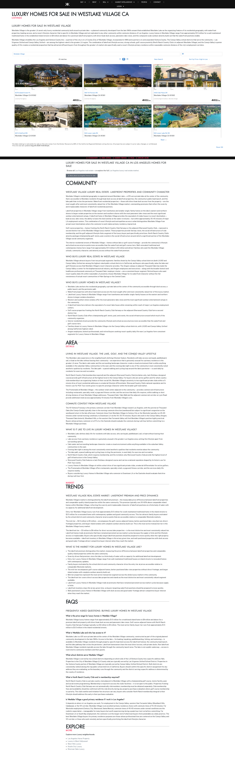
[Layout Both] (127, 59)
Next (163, 140)
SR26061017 (146, 107)
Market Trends (121, 158)
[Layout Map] (120, 59)
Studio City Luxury (75, 746)
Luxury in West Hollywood (78, 741)
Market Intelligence (123, 2)
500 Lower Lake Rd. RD (162, 133)
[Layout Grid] (123, 59)
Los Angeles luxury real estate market (124, 171)
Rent (94, 2)
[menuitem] (120, 59)
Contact (157, 2)
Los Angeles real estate (84, 171)
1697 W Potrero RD (91, 93)
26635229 (147, 66)
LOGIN (119, 6)
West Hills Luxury (74, 744)
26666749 (77, 107)
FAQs (132, 158)
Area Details (106, 158)
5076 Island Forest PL (22, 93)
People (144, 2)
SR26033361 (215, 107)
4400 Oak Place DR (160, 93)
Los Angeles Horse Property (79, 738)
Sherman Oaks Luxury (76, 749)
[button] (201, 54)
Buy (82, 2)
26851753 (77, 66)
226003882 (216, 66)
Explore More (143, 158)
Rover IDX (219, 147)
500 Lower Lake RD (91, 133)
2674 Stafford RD (21, 133)
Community (93, 158)
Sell (104, 2)
